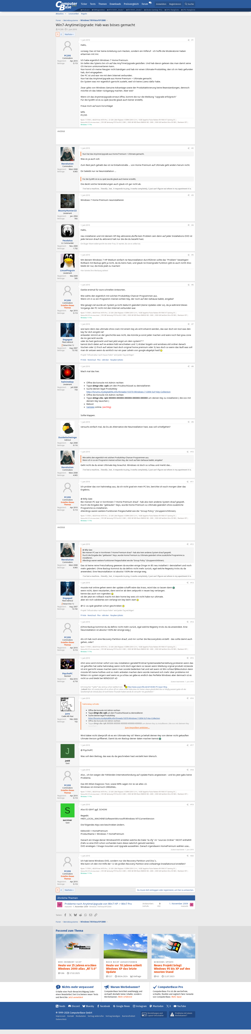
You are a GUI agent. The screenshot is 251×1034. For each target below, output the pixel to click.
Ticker (84, 4)
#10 (192, 452)
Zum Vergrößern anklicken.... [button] (137, 727)
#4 (192, 225)
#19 (192, 804)
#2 (192, 148)
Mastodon (158, 1006)
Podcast (85, 10)
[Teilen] (188, 40)
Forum (145, 4)
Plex (99, 360)
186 (62, 973)
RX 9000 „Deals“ (135, 10)
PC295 (60, 29)
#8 (192, 366)
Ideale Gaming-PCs (154, 10)
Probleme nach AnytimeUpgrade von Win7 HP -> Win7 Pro (98, 903)
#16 (192, 698)
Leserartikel (74, 14)
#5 (192, 255)
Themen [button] (102, 4)
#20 (192, 856)
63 (157, 976)
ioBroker (105, 360)
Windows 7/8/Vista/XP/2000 (100, 906)
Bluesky (90, 1006)
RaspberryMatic (116, 360)
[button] (65, 14)
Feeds (62, 1006)
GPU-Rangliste (172, 10)
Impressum (60, 1016)
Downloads (115, 4)
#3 (192, 195)
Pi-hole (83, 360)
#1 (192, 40)
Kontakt (70, 1016)
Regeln (84, 14)
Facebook (105, 1006)
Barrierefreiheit (128, 1016)
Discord (76, 1006)
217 (110, 976)
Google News (123, 1006)
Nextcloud (92, 360)
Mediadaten (81, 1016)
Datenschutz (61, 1019)
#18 (192, 770)
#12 (192, 544)
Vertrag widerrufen (96, 1016)
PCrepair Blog (161, 687)
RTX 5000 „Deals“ (116, 10)
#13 (192, 582)
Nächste (68, 34)
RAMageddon (99, 10)
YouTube (181, 1006)
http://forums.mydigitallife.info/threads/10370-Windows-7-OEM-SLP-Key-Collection (128, 391)
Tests (93, 4)
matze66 (68, 906)
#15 (192, 658)
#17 (192, 745)
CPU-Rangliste (189, 10)
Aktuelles (60, 14)
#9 (192, 422)
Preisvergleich (131, 4)
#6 (192, 285)
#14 (192, 622)
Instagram (141, 1006)
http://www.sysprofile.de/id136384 (141, 687)
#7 (192, 324)
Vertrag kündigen (113, 1016)
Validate (90, 406)
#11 (192, 481)
